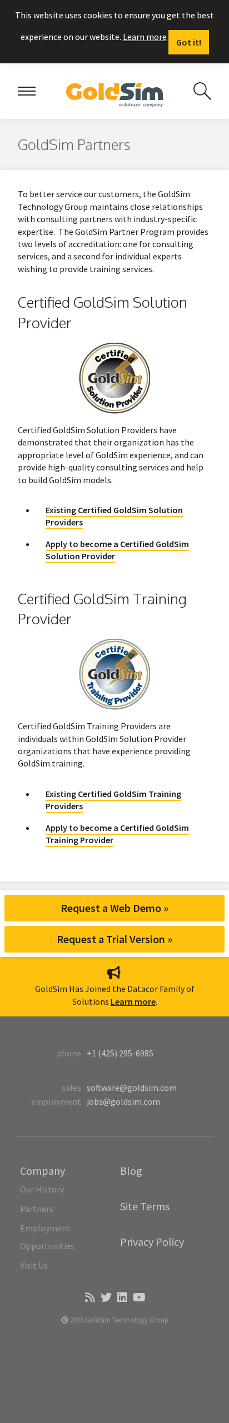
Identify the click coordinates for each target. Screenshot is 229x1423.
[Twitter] (105, 1298)
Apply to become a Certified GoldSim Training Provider (117, 833)
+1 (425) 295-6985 (120, 1053)
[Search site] (202, 91)
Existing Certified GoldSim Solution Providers (114, 516)
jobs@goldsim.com (123, 1101)
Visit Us (34, 1265)
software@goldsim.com (132, 1087)
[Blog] (89, 1298)
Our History (42, 1189)
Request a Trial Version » (114, 939)
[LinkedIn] (121, 1298)
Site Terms (145, 1206)
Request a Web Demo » (114, 908)
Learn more (145, 36)
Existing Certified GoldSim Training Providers (113, 799)
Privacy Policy (152, 1242)
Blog (131, 1171)
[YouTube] (138, 1298)
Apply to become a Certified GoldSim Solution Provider (117, 550)
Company (42, 1171)
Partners (36, 1208)
